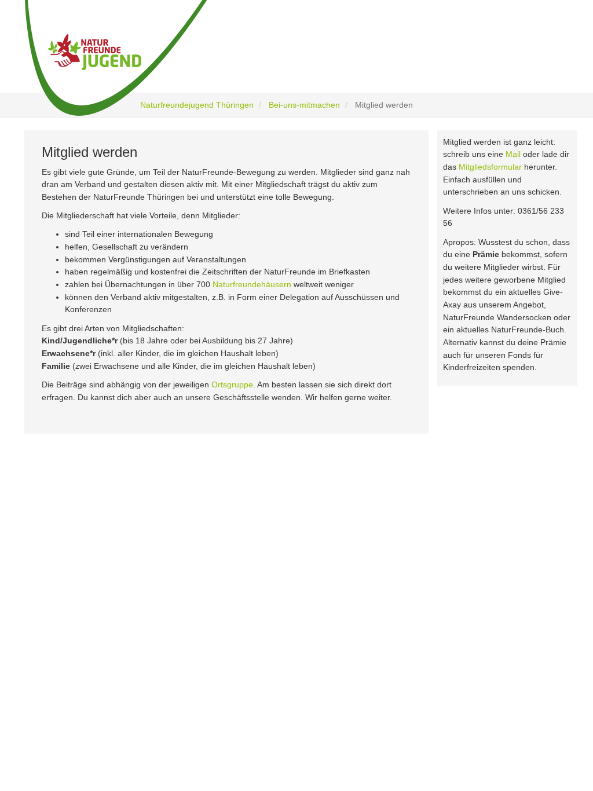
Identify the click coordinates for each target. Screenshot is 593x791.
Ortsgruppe (232, 384)
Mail (513, 154)
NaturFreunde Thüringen (251, 583)
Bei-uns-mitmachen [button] (324, 59)
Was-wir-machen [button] (227, 59)
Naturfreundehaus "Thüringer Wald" (270, 598)
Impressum (230, 659)
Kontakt (224, 675)
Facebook (78, 592)
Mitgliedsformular (490, 166)
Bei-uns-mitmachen (304, 104)
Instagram (79, 615)
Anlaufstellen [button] (516, 59)
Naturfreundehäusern (252, 284)
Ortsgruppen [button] (415, 59)
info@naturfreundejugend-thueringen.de (464, 666)
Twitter (73, 640)
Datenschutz (232, 644)
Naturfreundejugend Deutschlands (267, 614)
